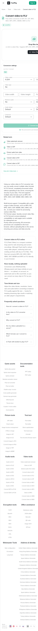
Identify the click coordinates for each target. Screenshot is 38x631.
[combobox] (18, 79)
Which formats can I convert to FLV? (16, 335)
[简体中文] (13, 626)
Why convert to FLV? (13, 320)
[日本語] (16, 626)
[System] (27, 626)
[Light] (30, 626)
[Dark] (34, 626)
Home (3, 9)
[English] (10, 626)
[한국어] (19, 626)
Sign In (32, 3)
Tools (9, 9)
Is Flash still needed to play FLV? (17, 342)
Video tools (17, 9)
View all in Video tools (9, 171)
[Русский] (23, 626)
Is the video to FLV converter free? (15, 313)
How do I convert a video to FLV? (17, 306)
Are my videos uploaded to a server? (15, 327)
